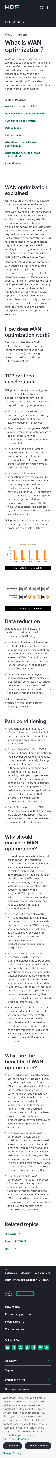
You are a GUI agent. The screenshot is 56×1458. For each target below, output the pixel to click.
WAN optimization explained (21, 106)
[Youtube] (40, 1347)
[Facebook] (33, 1347)
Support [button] (10, 1370)
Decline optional (38, 1445)
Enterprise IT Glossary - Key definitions (27, 1272)
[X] (14, 1347)
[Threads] (27, 1347)
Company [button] (11, 1360)
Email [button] (12, 1322)
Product (16, 1314)
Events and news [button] (15, 1379)
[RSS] (46, 1347)
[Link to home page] (6, 1269)
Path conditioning (15, 135)
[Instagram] (20, 1347)
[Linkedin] (7, 1347)
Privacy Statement (18, 1438)
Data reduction (14, 127)
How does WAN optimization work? (26, 113)
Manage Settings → (14, 1453)
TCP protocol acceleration (20, 120)
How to (12, 1307)
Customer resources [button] (17, 1389)
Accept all (12, 1445)
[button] (41, 7)
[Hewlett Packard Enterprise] (12, 7)
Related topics (13, 163)
